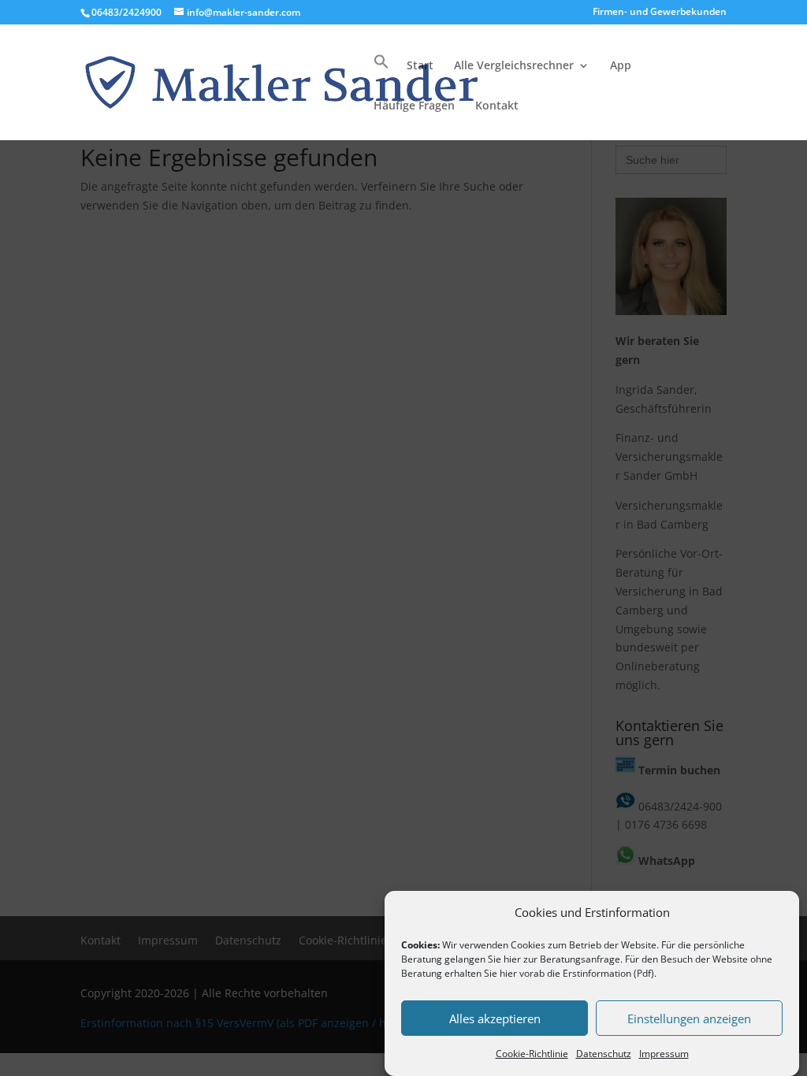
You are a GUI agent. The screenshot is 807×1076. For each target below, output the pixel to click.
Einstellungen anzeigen (689, 1018)
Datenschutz (603, 1053)
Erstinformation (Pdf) (608, 973)
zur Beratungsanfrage (571, 959)
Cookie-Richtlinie (532, 1053)
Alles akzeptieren (495, 1018)
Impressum (664, 1053)
